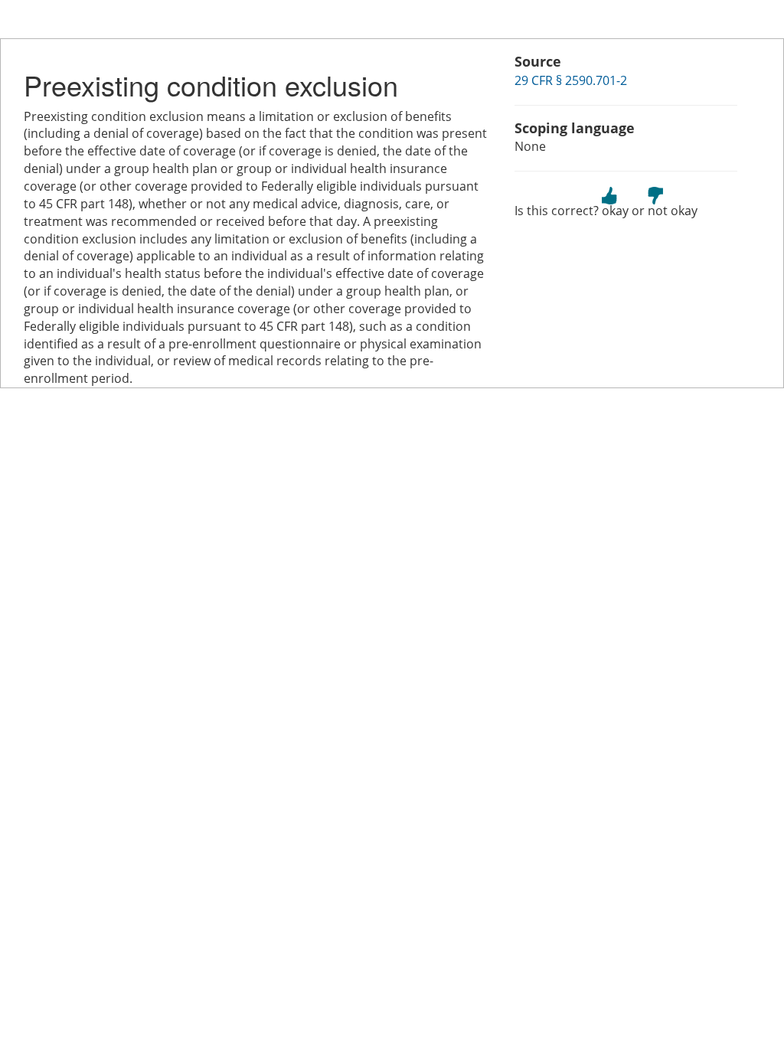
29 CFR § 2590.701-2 (570, 80)
